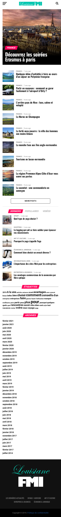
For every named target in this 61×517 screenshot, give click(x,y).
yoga (36, 308)
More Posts (30, 201)
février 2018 (8, 429)
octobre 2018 (8, 401)
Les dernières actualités (15, 498)
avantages (39, 292)
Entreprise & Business (22, 501)
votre (19, 307)
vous (25, 308)
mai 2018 (7, 418)
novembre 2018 (10, 397)
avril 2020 (7, 338)
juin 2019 (7, 373)
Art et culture (49, 498)
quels (5, 305)
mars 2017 (7, 446)
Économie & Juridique (42, 501)
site (32, 305)
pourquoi (43, 303)
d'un (55, 295)
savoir (27, 305)
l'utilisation (40, 299)
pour (35, 301)
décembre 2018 (10, 394)
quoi (8, 305)
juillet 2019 (8, 369)
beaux (5, 296)
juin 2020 (7, 331)
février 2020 (8, 345)
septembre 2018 (10, 404)
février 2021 (8, 321)
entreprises (15, 299)
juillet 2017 (8, 439)
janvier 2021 (8, 324)
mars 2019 (7, 383)
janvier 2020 (8, 349)
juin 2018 (7, 415)
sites (36, 305)
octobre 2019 (8, 359)
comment (33, 295)
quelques (50, 303)
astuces (25, 292)
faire (23, 298)
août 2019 (7, 366)
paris (12, 303)
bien (14, 295)
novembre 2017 (10, 436)
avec (48, 292)
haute (33, 299)
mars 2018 (7, 425)
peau (22, 303)
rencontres (17, 305)
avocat (52, 292)
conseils (47, 295)
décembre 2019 (10, 352)
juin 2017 (7, 443)
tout (49, 305)
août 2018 (7, 408)
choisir (21, 295)
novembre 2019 (10, 356)
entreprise (6, 299)
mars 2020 (7, 342)
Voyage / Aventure (34, 498)
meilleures (6, 303)
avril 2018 (7, 422)
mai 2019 (7, 376)
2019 (5, 292)
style (45, 305)
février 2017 (8, 450)
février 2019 (8, 387)
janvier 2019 (8, 390)
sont (41, 305)
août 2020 (7, 328)
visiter (13, 308)
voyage (31, 308)
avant (31, 292)
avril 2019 (7, 380)
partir (17, 302)
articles (19, 292)
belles (9, 296)
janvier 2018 (8, 432)
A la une (11, 292)
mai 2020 (7, 335)
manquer (47, 299)
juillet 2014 (8, 453)
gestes (28, 299)
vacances (6, 308)
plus (27, 302)
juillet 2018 (8, 411)
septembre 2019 (10, 363)
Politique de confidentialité (38, 513)
